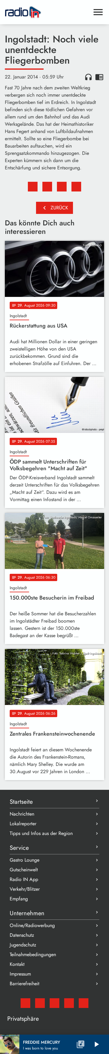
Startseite (21, 801)
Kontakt (17, 964)
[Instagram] (54, 1003)
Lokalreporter (23, 823)
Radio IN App (24, 879)
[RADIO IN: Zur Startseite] (47, 12)
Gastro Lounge (24, 859)
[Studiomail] (25, 1003)
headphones (88, 77)
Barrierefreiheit (24, 983)
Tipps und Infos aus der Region (41, 833)
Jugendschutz (23, 944)
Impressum (20, 973)
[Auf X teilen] (47, 186)
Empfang (19, 898)
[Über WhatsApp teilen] (62, 186)
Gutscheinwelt (24, 869)
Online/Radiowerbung (32, 925)
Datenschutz (22, 935)
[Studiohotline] (83, 1003)
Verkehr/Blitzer (25, 889)
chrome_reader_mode (99, 77)
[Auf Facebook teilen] (33, 186)
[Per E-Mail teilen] (76, 186)
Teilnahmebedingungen (33, 954)
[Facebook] (40, 1003)
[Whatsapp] (69, 1003)
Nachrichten (22, 813)
